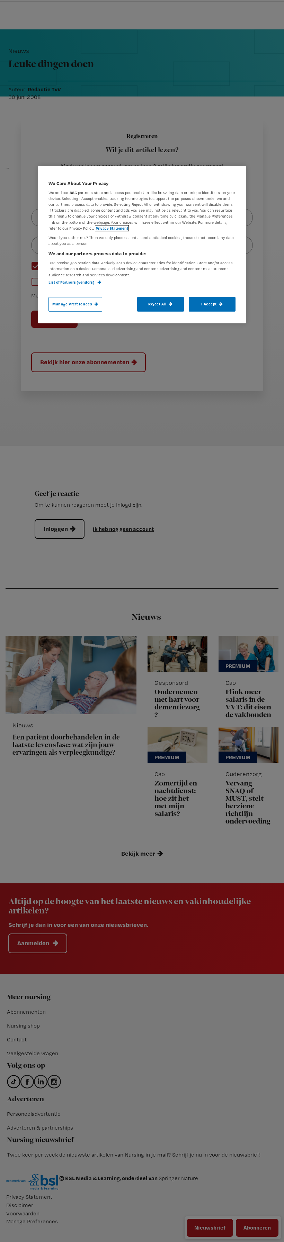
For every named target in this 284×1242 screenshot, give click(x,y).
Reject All (157, 304)
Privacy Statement (112, 228)
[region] (142, 244)
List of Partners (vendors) (71, 281)
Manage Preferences (72, 304)
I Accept (209, 304)
